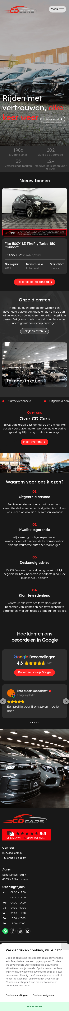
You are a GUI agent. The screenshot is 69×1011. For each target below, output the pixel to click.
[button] (3, 701)
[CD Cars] (26, 834)
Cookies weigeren (43, 995)
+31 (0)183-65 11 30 (14, 857)
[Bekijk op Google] (11, 693)
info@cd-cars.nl (12, 853)
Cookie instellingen (17, 995)
